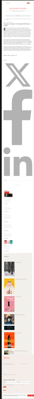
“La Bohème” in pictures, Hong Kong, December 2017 (7, 208)
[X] (3, 390)
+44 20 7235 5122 (6, 369)
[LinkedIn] (17, 177)
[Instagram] (4, 390)
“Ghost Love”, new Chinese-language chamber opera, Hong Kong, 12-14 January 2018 (7, 217)
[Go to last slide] (5, 192)
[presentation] (8, 195)
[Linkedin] (5, 390)
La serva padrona (25, 43)
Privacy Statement (9, 397)
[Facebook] (17, 144)
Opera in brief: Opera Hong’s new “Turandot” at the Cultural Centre (8, 235)
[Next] (8, 192)
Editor (18, 185)
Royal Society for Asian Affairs (16, 363)
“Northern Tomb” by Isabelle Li (18, 262)
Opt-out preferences (5, 397)
